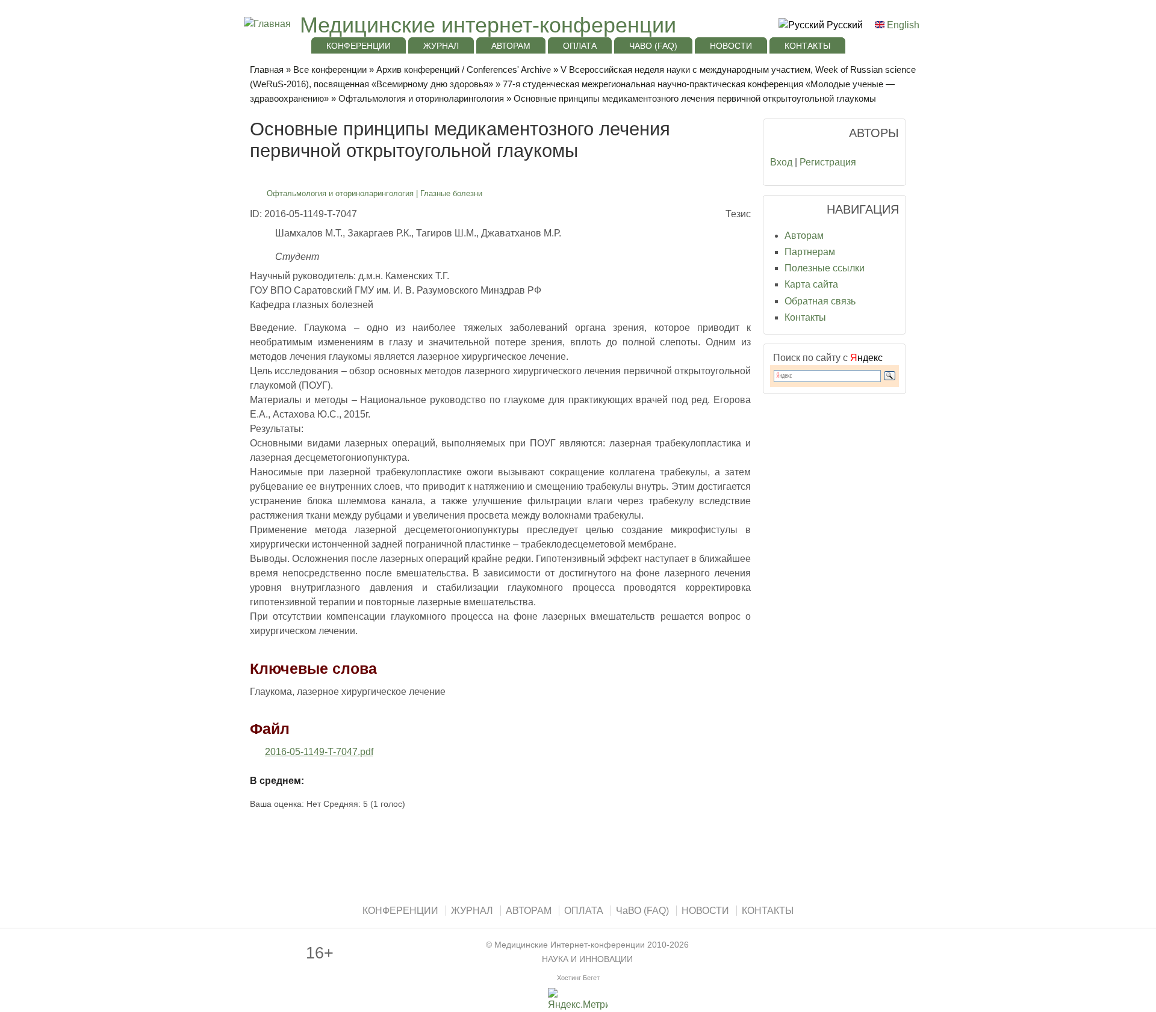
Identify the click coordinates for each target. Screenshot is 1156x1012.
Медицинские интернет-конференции (488, 25)
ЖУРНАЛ (441, 46)
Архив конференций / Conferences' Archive (463, 69)
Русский (843, 25)
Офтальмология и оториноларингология (421, 98)
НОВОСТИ (731, 46)
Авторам (804, 235)
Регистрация (828, 162)
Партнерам (810, 252)
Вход (781, 162)
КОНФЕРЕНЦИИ (358, 46)
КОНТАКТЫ (807, 46)
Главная (267, 69)
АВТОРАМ (510, 46)
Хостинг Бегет (578, 977)
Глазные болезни (451, 193)
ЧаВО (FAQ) (653, 46)
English (901, 25)
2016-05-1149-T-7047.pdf (319, 752)
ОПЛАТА (580, 46)
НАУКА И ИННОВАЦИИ (587, 959)
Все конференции (330, 69)
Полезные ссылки (825, 268)
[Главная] (266, 24)
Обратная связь (820, 301)
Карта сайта (811, 284)
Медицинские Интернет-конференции (569, 944)
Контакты (805, 317)
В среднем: (277, 781)
